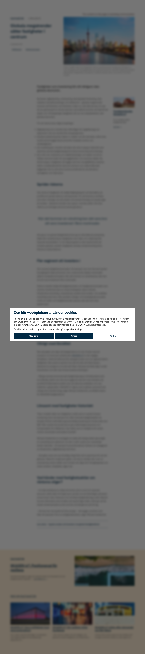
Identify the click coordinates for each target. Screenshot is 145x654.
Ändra (113, 336)
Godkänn (33, 336)
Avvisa (74, 336)
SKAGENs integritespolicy (93, 324)
